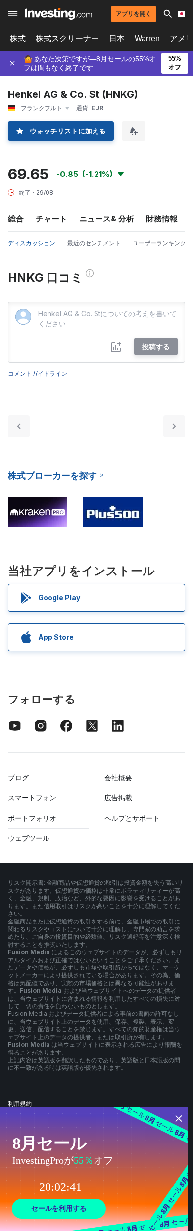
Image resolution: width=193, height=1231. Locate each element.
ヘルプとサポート (132, 818)
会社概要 (118, 777)
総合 (16, 218)
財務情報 (162, 218)
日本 (117, 38)
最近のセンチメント (94, 243)
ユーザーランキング (159, 243)
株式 (18, 38)
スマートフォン (32, 797)
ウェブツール (28, 838)
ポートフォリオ (32, 818)
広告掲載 (118, 797)
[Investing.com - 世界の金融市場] (58, 14)
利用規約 (20, 1103)
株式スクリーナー (67, 38)
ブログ (18, 777)
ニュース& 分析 (106, 218)
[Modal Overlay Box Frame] (94, 1169)
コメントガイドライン (37, 373)
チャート (51, 218)
